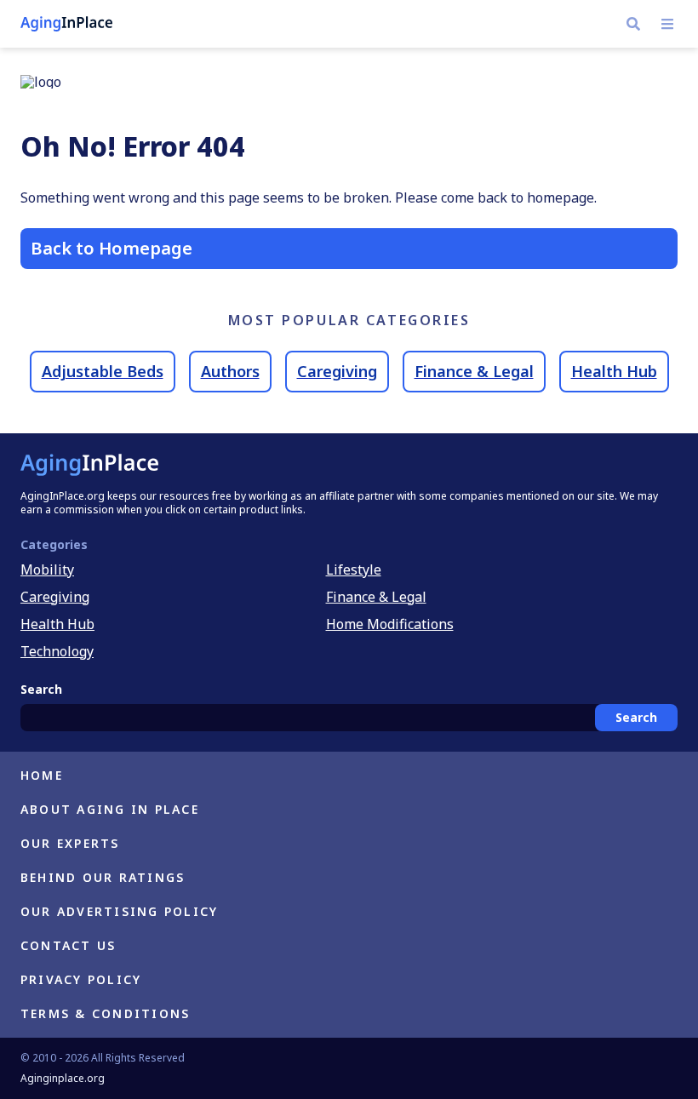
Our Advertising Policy (119, 911)
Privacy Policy (80, 979)
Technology (57, 651)
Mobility (47, 569)
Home (41, 775)
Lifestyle (353, 569)
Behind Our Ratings (102, 877)
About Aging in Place (109, 809)
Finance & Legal (474, 371)
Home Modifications (390, 624)
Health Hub (614, 371)
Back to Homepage (111, 248)
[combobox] (349, 717)
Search (636, 717)
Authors (230, 371)
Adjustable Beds (102, 371)
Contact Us (68, 945)
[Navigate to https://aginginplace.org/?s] (633, 24)
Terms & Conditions (105, 1013)
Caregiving (337, 371)
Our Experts (70, 843)
